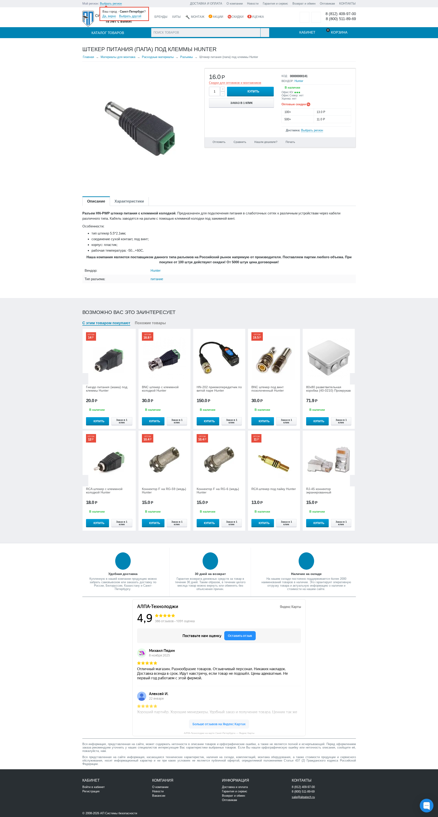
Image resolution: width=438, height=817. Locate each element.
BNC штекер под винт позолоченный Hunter (267, 388)
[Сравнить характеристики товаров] (316, 17)
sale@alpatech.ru (303, 797)
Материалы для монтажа (118, 57)
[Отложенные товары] (304, 17)
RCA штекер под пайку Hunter (273, 489)
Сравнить (240, 142)
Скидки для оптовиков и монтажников (235, 82)
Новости (252, 3)
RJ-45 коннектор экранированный (318, 490)
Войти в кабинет (93, 787)
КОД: (285, 76)
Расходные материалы (158, 57)
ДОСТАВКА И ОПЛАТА (206, 3)
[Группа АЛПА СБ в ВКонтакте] (152, 812)
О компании (235, 3)
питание (157, 279)
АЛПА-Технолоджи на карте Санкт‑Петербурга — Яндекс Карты (219, 733)
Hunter (299, 81)
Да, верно (109, 16)
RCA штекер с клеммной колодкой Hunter (104, 490)
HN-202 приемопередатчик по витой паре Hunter (219, 388)
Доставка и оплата (235, 787)
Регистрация (90, 791)
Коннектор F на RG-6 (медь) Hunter (218, 490)
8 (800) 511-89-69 (341, 19)
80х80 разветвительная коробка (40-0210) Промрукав (328, 388)
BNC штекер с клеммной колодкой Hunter (160, 388)
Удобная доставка (123, 574)
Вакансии (158, 795)
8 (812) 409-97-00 (341, 14)
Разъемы (186, 57)
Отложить (219, 142)
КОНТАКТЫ (347, 3)
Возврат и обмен (303, 3)
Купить (253, 91)
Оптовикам (327, 3)
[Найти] (264, 32)
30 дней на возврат (210, 574)
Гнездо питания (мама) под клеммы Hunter (106, 388)
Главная (88, 57)
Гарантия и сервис (275, 3)
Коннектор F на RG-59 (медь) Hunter (164, 490)
